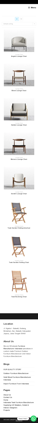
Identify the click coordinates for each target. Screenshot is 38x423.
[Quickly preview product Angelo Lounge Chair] (35, 33)
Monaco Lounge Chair (19, 159)
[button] (34, 419)
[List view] (21, 19)
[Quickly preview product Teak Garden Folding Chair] (35, 239)
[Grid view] (17, 19)
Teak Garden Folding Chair (19, 262)
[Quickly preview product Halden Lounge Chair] (35, 102)
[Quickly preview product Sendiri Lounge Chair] (35, 170)
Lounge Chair (19, 54)
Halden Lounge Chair (19, 125)
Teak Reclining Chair (19, 297)
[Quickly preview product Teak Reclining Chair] (35, 273)
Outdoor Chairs (19, 226)
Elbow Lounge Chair (19, 90)
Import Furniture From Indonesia (16, 384)
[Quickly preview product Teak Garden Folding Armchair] (35, 205)
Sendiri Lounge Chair (19, 193)
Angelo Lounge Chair (19, 56)
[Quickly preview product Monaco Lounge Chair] (35, 136)
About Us (7, 395)
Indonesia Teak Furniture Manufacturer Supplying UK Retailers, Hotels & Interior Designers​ (18, 405)
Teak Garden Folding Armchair (19, 228)
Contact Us (7, 397)
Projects (6, 410)
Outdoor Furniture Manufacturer (16, 373)
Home (5, 400)
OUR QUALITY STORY (12, 369)
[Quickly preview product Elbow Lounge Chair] (35, 67)
